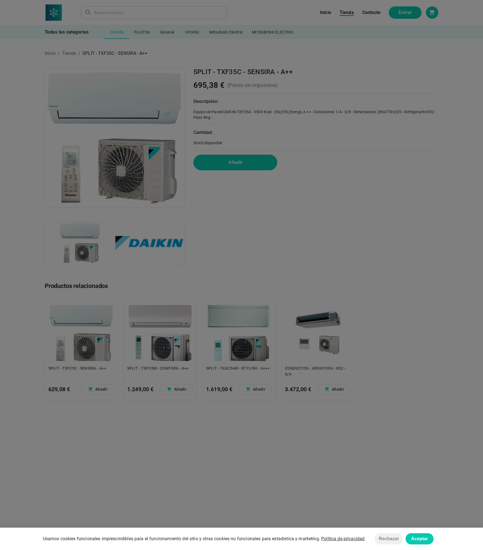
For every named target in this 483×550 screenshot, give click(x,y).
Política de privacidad (342, 538)
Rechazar (389, 538)
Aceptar (419, 538)
